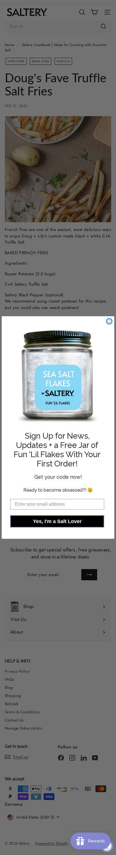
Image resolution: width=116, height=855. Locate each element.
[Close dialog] (109, 321)
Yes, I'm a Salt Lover (57, 521)
